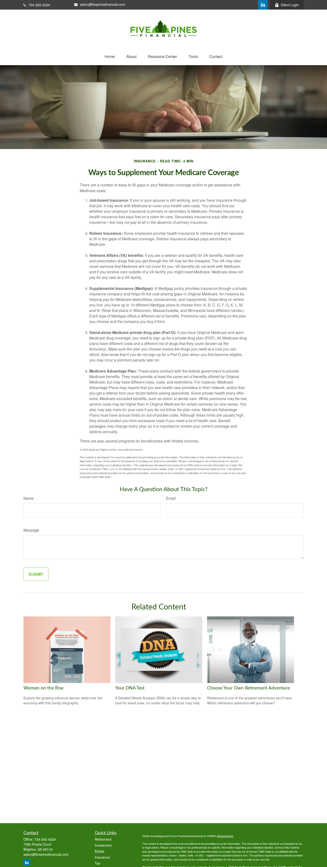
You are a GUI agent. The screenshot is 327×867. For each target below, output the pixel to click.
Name (28, 498)
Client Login (290, 4)
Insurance (102, 857)
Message (31, 530)
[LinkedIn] (263, 5)
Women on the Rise (43, 688)
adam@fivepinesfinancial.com (102, 4)
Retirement (103, 839)
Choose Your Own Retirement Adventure (248, 688)
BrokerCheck (225, 836)
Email (171, 498)
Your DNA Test (130, 688)
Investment (103, 845)
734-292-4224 (39, 4)
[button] (110, 56)
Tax (97, 863)
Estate (99, 851)
